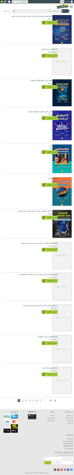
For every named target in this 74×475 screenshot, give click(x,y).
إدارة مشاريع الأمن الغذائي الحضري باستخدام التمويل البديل (40, 305)
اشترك (48, 462)
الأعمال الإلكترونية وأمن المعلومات (48, 336)
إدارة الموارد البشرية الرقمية (49, 49)
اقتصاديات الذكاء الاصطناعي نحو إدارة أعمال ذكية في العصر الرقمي (38, 211)
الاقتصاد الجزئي (53, 178)
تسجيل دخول (67, 2)
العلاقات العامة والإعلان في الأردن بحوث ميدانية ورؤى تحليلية (39, 243)
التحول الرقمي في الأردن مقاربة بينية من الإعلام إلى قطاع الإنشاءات (38, 274)
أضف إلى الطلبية (52, 22)
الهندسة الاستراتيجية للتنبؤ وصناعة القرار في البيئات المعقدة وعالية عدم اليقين (34, 16)
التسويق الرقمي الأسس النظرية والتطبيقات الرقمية (43, 111)
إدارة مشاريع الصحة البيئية (50, 368)
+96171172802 (68, 444)
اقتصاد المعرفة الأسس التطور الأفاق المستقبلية (44, 80)
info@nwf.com (68, 446)
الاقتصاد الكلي (53, 145)
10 (51, 400)
